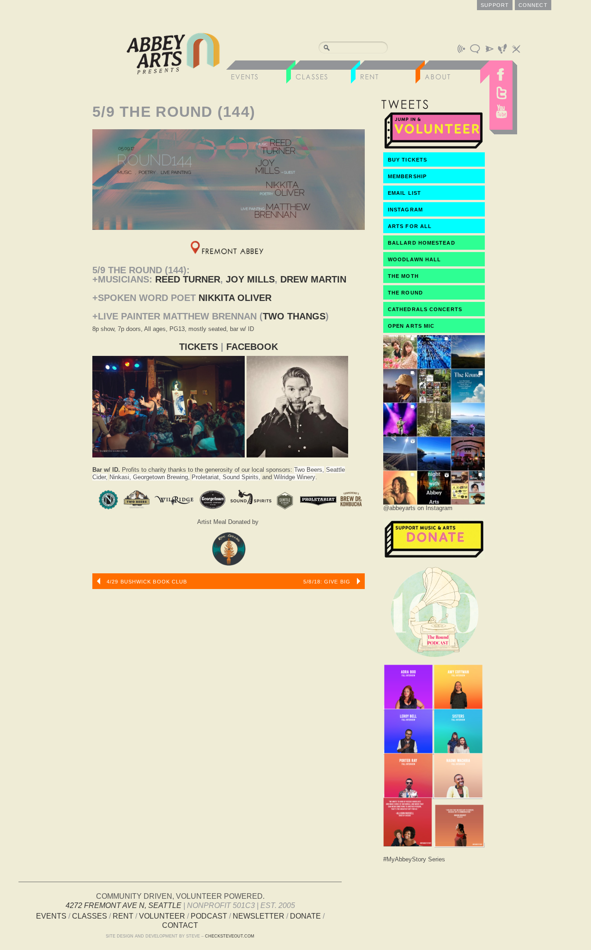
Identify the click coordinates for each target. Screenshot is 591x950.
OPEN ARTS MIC (411, 326)
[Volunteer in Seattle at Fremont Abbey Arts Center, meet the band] (434, 148)
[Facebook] (501, 72)
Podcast (209, 916)
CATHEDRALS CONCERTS (425, 309)
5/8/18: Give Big (327, 581)
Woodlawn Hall (414, 259)
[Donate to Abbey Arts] (434, 556)
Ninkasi (119, 477)
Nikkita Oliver (235, 298)
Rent (123, 916)
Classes (89, 916)
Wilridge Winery (294, 477)
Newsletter (258, 916)
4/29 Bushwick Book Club (146, 581)
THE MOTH (403, 276)
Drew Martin (313, 279)
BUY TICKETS (407, 159)
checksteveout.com (229, 936)
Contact (180, 925)
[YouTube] (501, 113)
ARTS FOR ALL (410, 226)
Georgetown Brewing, (161, 477)
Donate (305, 916)
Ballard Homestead (421, 243)
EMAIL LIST (404, 193)
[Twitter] (501, 93)
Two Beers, (309, 469)
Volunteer (162, 916)
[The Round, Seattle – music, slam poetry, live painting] (434, 659)
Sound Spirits (241, 477)
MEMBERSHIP (407, 176)
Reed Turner (187, 279)
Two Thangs (294, 316)
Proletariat (205, 477)
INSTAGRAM (405, 209)
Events (51, 916)
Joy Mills (250, 279)
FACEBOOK (252, 347)
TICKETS (198, 347)
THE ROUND (405, 292)
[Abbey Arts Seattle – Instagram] (434, 502)
